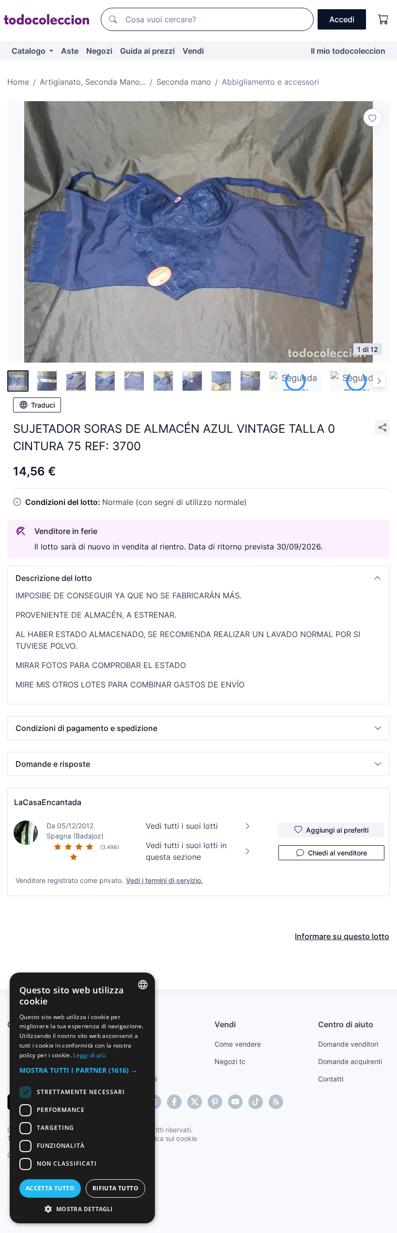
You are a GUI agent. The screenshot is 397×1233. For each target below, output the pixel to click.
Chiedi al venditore (337, 853)
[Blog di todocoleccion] (276, 1102)
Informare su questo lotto (342, 936)
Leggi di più (89, 1055)
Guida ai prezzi (147, 51)
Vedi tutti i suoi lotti (182, 826)
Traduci (43, 405)
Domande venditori (348, 1044)
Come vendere (237, 1044)
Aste (69, 51)
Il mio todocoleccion (348, 51)
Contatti (330, 1079)
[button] (198, 578)
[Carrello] (383, 19)
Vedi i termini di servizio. (164, 880)
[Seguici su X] (194, 1102)
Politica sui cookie (169, 1138)
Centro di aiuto (345, 1024)
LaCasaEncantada (47, 802)
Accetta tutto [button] (50, 1188)
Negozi (99, 51)
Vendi (193, 51)
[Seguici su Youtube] (235, 1102)
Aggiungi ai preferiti (337, 830)
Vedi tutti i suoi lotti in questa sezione (186, 851)
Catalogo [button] (29, 51)
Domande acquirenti (350, 1061)
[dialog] (82, 1098)
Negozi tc (229, 1061)
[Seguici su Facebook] (174, 1102)
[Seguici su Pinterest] (215, 1102)
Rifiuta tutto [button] (115, 1188)
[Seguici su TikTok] (255, 1102)
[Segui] (372, 117)
